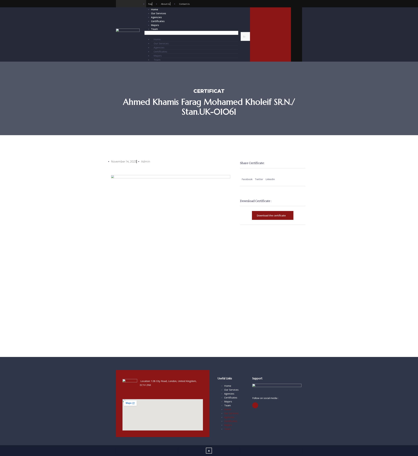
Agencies (156, 17)
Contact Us (270, 37)
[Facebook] (119, 3)
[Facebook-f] (255, 405)
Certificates (158, 21)
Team (154, 29)
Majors (155, 25)
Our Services (158, 13)
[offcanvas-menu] (296, 35)
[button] (191, 33)
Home (154, 9)
